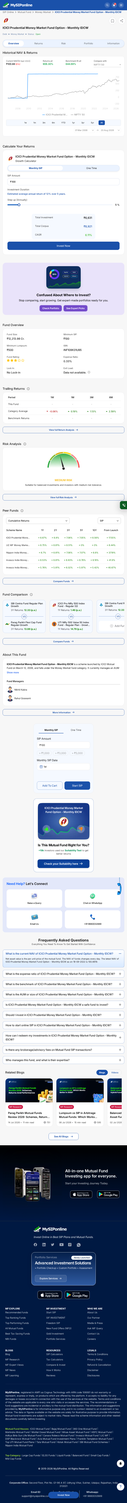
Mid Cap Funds (13, 1458)
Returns (38, 43)
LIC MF (104, 1435)
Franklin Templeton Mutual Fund (95, 1438)
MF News (10, 1370)
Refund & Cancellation (99, 1364)
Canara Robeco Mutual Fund (58, 1435)
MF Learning (12, 1375)
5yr (92, 122)
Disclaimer (92, 1370)
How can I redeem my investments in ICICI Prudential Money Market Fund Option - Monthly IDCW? (61, 1037)
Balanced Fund (80, 1455)
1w (25, 122)
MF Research (12, 1359)
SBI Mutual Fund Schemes (94, 1442)
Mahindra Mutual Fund (17, 1432)
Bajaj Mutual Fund (61, 1428)
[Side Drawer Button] (121, 5)
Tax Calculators (54, 1359)
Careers (91, 1338)
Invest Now (64, 1495)
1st (45, 766)
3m (43, 122)
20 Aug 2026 (107, 130)
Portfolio (88, 43)
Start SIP (77, 785)
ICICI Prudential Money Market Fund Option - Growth (17, 537)
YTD (63, 122)
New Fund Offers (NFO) (58, 1328)
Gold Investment (55, 1333)
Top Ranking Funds (15, 1317)
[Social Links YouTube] (62, 1245)
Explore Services (49, 1278)
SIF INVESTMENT (55, 1317)
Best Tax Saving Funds (17, 1333)
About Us (92, 1312)
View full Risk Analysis (61, 497)
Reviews (50, 1375)
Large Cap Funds (31, 1455)
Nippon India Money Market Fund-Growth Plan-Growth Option (17, 552)
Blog (7, 1354)
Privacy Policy (95, 1359)
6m (53, 122)
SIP (102, 520)
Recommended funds (16, 1312)
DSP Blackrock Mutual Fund (20, 1438)
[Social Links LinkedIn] (44, 1245)
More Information (62, 712)
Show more (13, 672)
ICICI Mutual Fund (39, 1428)
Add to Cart (49, 785)
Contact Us (93, 1333)
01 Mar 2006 (81, 130)
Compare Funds (61, 581)
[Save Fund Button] (112, 20)
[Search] (107, 5)
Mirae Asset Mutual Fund (75, 1432)
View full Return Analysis (61, 430)
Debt (5, 34)
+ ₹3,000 (60, 753)
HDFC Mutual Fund (101, 1432)
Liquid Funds (63, 1455)
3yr (82, 122)
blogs (102, 1072)
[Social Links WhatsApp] (79, 1245)
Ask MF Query (95, 1328)
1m (34, 122)
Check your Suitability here (61, 863)
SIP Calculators (54, 1354)
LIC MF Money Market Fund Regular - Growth (18, 545)
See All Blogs (61, 1136)
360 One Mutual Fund (85, 1428)
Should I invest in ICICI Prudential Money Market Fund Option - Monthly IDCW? (53, 1015)
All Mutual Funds (14, 1328)
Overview (13, 43)
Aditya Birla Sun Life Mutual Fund (23, 1435)
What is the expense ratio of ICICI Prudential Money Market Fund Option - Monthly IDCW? (60, 973)
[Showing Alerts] (120, 1463)
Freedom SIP (53, 1323)
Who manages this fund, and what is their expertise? (37, 1060)
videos (114, 1072)
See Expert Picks (75, 308)
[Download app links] (81, 1194)
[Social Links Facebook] (36, 1245)
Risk (63, 43)
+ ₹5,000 (77, 753)
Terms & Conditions (97, 1354)
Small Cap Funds (99, 1455)
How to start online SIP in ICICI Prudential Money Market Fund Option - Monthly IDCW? (58, 1025)
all (102, 122)
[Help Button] (120, 1487)
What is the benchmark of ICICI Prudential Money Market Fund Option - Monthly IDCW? (59, 984)
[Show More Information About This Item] (28, 388)
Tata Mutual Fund (45, 1442)
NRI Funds (10, 1338)
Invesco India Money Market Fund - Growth (17, 560)
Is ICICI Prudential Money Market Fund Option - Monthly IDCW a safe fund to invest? (57, 1004)
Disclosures (93, 1375)
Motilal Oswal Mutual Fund (46, 1432)
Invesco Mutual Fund (87, 1435)
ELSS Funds (48, 1455)
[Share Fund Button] (121, 20)
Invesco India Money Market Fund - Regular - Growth (17, 567)
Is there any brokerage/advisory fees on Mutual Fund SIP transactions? (49, 1049)
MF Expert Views (14, 1364)
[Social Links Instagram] (70, 1245)
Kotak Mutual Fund (67, 1442)
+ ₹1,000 (44, 753)
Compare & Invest (55, 1364)
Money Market (17, 34)
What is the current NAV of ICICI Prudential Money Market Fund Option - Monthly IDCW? (59, 953)
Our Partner (93, 1317)
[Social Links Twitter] (53, 1245)
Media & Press (95, 1323)
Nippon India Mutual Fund (19, 1445)
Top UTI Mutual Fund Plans (19, 1442)
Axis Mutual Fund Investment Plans (56, 1438)
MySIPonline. (60, 1468)
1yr (73, 122)
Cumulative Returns (18, 520)
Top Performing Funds (17, 1323)
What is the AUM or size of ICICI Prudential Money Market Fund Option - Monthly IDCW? (59, 994)
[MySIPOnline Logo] (18, 5)
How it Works (53, 1370)
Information (113, 43)
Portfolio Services (55, 1338)
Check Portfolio (50, 308)
